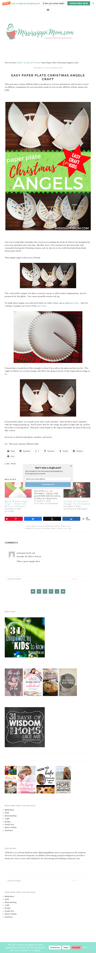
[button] (48, 467)
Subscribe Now (48, 484)
